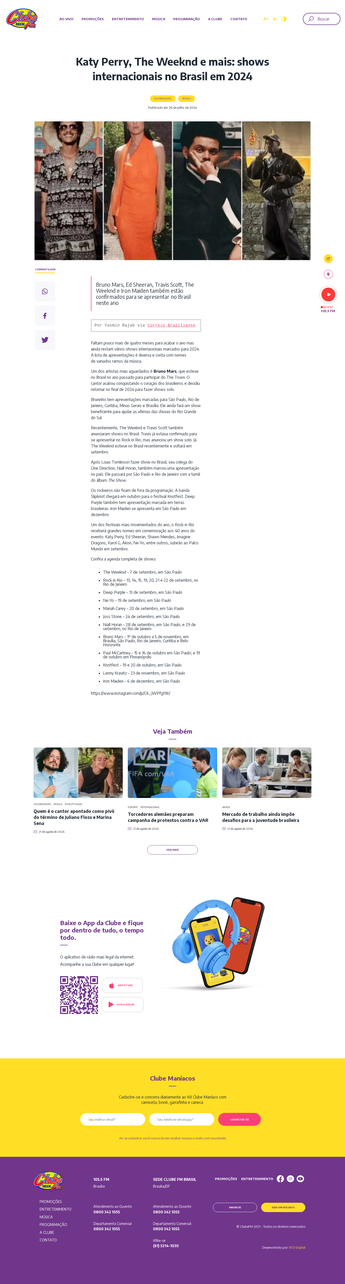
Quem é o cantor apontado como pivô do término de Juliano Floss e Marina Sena (74, 817)
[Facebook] (280, 1179)
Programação (186, 19)
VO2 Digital (297, 1247)
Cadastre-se (239, 1119)
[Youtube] (300, 1179)
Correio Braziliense (171, 325)
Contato (238, 19)
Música (158, 19)
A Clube (215, 19)
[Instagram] (290, 1179)
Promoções (93, 19)
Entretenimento (128, 19)
